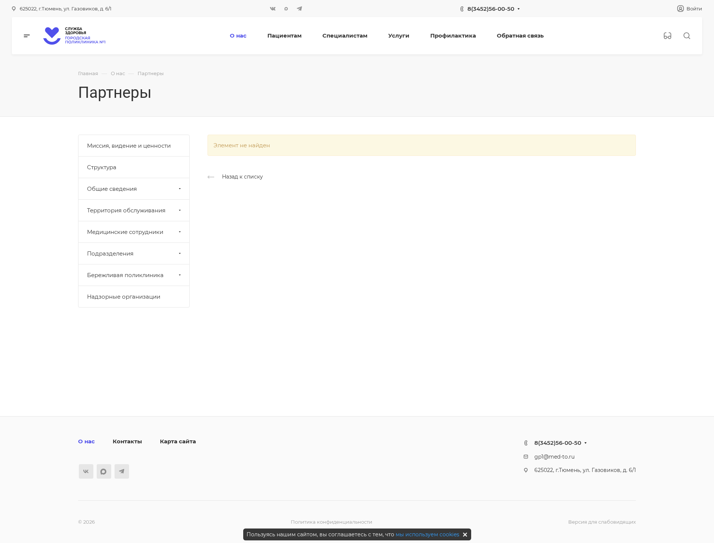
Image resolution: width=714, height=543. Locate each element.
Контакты (127, 441)
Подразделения (110, 253)
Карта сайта (178, 441)
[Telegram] (299, 8)
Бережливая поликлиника (125, 275)
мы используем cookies (427, 534)
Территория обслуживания (126, 210)
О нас (86, 441)
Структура (101, 167)
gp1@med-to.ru (554, 456)
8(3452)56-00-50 (490, 8)
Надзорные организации (123, 296)
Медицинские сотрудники (125, 231)
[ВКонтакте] (272, 8)
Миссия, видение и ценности (129, 145)
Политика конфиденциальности (331, 522)
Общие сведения (112, 188)
